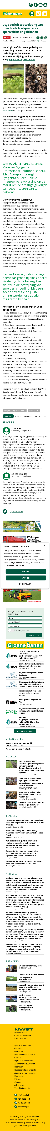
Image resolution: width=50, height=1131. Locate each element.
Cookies (17, 1082)
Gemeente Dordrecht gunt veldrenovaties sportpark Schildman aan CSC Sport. (24, 862)
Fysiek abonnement (23, 1045)
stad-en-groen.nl (17, 1119)
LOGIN (8, 416)
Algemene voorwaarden (25, 1073)
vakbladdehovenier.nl (14, 1122)
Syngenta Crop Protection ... (14, 410)
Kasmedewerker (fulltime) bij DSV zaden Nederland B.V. (31, 665)
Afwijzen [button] (26, 578)
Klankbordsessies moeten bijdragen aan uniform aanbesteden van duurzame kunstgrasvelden (31, 781)
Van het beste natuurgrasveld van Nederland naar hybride (29, 997)
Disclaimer (18, 1076)
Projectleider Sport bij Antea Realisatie (31, 673)
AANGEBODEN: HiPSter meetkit (19, 743)
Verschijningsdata (22, 1088)
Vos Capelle (8, 110)
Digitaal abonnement (23, 1060)
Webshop (18, 1051)
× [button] (45, 545)
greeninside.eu (20, 1125)
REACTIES (8, 422)
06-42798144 (24, 1102)
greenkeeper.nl (32, 1116)
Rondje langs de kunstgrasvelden (26, 1006)
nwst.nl (32, 1125)
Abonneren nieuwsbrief (24, 1063)
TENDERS (11, 816)
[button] (25, 583)
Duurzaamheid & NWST (24, 1054)
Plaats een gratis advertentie (19, 749)
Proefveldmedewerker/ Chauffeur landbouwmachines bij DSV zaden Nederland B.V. (30, 654)
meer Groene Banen (25, 731)
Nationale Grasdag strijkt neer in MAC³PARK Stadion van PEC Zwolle (30, 794)
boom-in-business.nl (34, 1122)
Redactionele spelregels (25, 1070)
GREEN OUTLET (15, 738)
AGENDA (11, 757)
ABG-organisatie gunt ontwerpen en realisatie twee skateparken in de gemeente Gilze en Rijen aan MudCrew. (23, 843)
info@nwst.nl (23, 1095)
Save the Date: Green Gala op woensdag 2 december (31, 803)
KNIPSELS (11, 873)
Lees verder (19, 565)
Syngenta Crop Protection (21, 59)
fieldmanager (23, 1106)
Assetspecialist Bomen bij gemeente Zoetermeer (30, 692)
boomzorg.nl (32, 1119)
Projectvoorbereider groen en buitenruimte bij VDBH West (31, 709)
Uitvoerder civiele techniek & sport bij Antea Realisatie (31, 683)
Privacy (17, 1079)
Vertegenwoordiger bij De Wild (30, 700)
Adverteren (19, 1085)
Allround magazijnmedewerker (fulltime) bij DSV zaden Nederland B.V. (29, 720)
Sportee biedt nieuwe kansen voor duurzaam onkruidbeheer (31, 976)
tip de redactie (16, 511)
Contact (17, 1057)
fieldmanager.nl (16, 1116)
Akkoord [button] (26, 571)
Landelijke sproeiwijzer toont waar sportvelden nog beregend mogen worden (31, 987)
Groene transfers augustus (30, 966)
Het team (18, 1066)
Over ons (18, 1048)
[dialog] (25, 566)
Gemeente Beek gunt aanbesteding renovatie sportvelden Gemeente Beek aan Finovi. (24, 832)
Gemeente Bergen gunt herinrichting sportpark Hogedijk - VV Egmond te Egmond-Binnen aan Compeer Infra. (22, 853)
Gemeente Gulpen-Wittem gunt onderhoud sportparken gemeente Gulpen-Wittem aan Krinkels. (25, 822)
